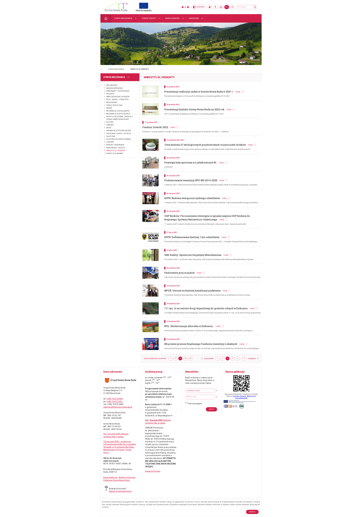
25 (190, 358)
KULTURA (109, 122)
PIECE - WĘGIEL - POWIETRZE (117, 99)
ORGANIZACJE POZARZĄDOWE (118, 131)
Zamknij (252, 512)
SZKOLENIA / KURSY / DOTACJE (118, 134)
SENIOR (109, 108)
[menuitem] (105, 18)
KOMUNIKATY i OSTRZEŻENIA (117, 91)
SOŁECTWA (110, 136)
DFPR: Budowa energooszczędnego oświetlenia (192, 198)
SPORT (109, 128)
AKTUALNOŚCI (111, 85)
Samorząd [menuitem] (194, 18)
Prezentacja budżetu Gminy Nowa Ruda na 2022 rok (194, 109)
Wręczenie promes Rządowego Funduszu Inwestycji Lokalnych (200, 344)
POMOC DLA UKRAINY (114, 153)
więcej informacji (152, 471)
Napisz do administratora (120, 491)
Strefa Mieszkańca (116, 69)
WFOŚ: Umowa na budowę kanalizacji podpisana (192, 290)
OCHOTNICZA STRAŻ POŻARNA (118, 139)
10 (175, 358)
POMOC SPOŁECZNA (114, 105)
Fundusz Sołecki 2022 (155, 127)
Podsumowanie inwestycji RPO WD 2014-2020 (190, 180)
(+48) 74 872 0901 (114, 401)
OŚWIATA (110, 125)
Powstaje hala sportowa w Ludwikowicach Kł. (190, 162)
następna (253, 358)
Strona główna (101, 69)
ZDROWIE (110, 142)
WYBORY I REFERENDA (115, 145)
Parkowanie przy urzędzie (179, 272)
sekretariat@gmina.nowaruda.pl (117, 407)
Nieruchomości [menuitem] (172, 18)
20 (185, 358)
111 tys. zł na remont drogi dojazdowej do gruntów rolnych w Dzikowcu (206, 308)
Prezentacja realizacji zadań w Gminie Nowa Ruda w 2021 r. (198, 91)
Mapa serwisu (221, 7)
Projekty (110, 94)
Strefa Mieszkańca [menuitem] (123, 18)
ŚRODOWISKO (111, 102)
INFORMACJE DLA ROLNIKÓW (117, 111)
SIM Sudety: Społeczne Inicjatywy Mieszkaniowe (192, 254)
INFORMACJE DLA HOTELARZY (118, 114)
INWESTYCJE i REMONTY (116, 151)
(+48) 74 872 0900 (114, 399)
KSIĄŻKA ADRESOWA (114, 88)
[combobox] (200, 397)
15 (180, 358)
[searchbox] (201, 397)
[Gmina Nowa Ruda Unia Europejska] (140, 7)
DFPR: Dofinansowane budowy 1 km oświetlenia (191, 237)
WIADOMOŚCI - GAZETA (115, 148)
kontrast (201, 7)
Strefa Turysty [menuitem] (149, 18)
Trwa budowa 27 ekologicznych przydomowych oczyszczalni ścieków (205, 144)
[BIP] (209, 7)
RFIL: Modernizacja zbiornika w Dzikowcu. (189, 326)
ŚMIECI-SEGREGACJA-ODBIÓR (118, 97)
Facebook (215, 7)
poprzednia (209, 358)
